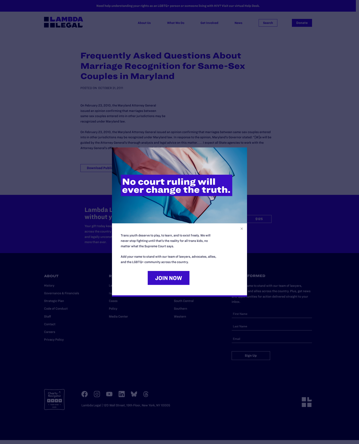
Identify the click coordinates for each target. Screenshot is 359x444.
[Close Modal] (242, 229)
